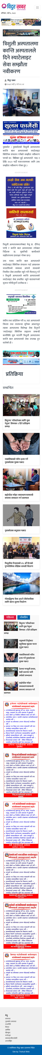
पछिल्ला (10, 617)
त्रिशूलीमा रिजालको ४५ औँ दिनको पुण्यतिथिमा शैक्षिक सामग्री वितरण (19, 564)
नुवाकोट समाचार (10, 1021)
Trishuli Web (24, 1051)
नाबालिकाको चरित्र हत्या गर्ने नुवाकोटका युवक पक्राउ (16, 460)
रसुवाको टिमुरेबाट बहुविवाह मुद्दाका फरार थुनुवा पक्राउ (28, 644)
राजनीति (8, 1024)
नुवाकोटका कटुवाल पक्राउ (15, 531)
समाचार (7, 1018)
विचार (7, 1027)
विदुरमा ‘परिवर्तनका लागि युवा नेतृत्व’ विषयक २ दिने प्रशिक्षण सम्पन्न (17, 424)
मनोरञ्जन (8, 1035)
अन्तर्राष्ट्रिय (8, 1041)
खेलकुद (7, 1032)
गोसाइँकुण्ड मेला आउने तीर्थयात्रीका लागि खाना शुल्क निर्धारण (19, 600)
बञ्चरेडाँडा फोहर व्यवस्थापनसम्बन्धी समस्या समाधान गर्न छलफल (19, 496)
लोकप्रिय (24, 617)
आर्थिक (7, 1029)
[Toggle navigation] (37, 7)
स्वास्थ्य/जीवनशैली (11, 1038)
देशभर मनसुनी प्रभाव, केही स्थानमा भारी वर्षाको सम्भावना (27, 672)
